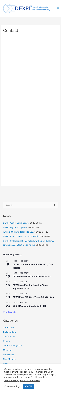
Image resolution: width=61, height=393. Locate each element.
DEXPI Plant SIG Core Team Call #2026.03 (33, 297)
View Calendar (10, 312)
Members (7, 350)
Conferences (9, 336)
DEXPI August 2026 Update (16, 223)
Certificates (8, 327)
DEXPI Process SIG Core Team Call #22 (32, 276)
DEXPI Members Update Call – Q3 (29, 305)
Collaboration (9, 332)
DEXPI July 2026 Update (15, 227)
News (5, 363)
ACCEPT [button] (28, 386)
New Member (9, 359)
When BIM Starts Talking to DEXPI (19, 232)
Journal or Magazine (12, 345)
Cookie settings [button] (12, 386)
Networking (8, 354)
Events (6, 341)
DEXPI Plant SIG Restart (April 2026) (20, 236)
